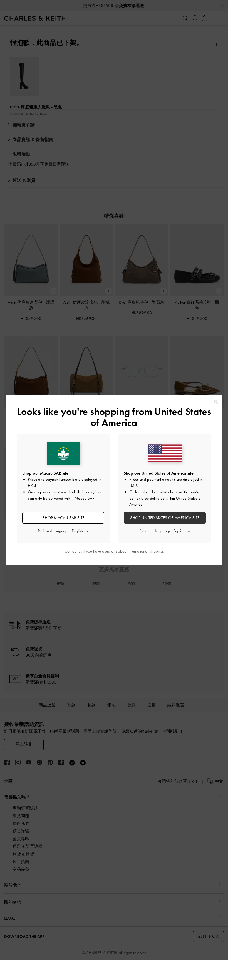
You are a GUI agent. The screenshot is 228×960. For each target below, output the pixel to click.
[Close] (216, 402)
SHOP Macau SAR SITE (63, 517)
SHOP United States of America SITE (164, 517)
